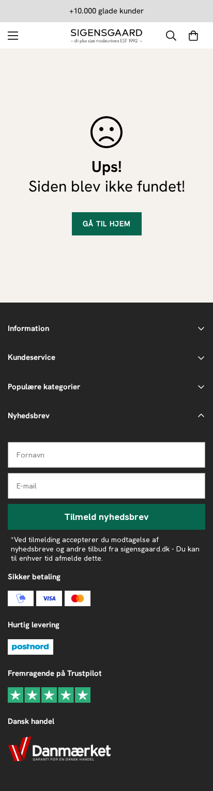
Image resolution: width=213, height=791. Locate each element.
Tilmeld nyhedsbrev (106, 517)
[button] (193, 36)
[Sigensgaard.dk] (106, 36)
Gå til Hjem (107, 223)
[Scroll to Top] (194, 736)
